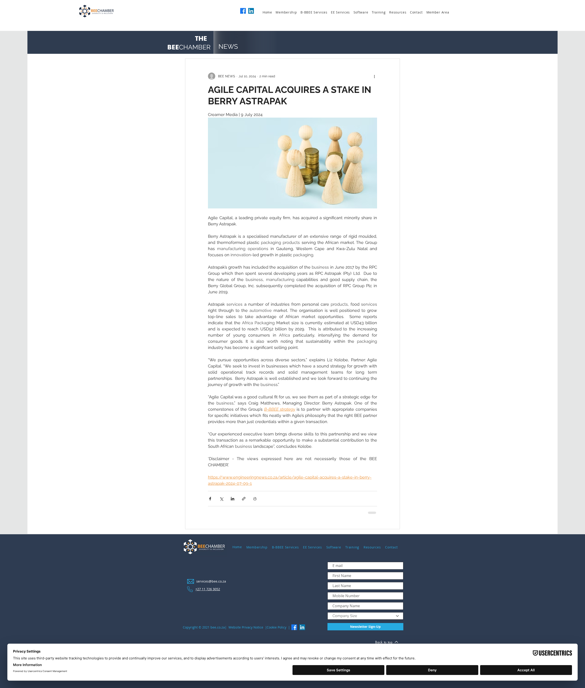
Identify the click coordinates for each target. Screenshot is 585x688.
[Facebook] (243, 11)
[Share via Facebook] (210, 498)
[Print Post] (255, 498)
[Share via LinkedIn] (232, 498)
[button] (288, 12)
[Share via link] (244, 498)
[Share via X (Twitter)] (221, 498)
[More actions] (374, 76)
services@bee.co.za (211, 581)
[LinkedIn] (251, 11)
